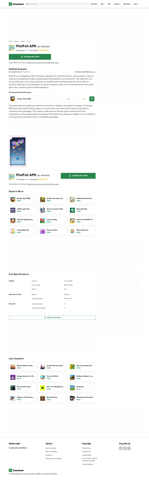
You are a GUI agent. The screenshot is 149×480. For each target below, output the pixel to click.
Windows (94, 4)
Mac (102, 4)
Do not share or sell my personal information (89, 459)
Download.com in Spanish (54, 458)
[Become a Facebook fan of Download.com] (120, 448)
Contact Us (49, 455)
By (20, 50)
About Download (51, 448)
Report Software (54, 317)
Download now (31, 57)
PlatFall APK (32, 46)
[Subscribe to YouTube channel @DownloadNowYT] (128, 448)
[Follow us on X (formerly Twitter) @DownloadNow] (124, 448)
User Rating (33, 50)
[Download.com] (16, 4)
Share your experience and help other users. (43, 63)
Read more (93, 72)
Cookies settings (87, 464)
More (135, 4)
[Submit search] (27, 4)
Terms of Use (86, 451)
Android (116, 4)
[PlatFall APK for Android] (11, 48)
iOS (109, 4)
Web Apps (126, 4)
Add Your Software (51, 451)
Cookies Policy (86, 455)
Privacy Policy (86, 448)
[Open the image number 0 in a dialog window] (17, 151)
